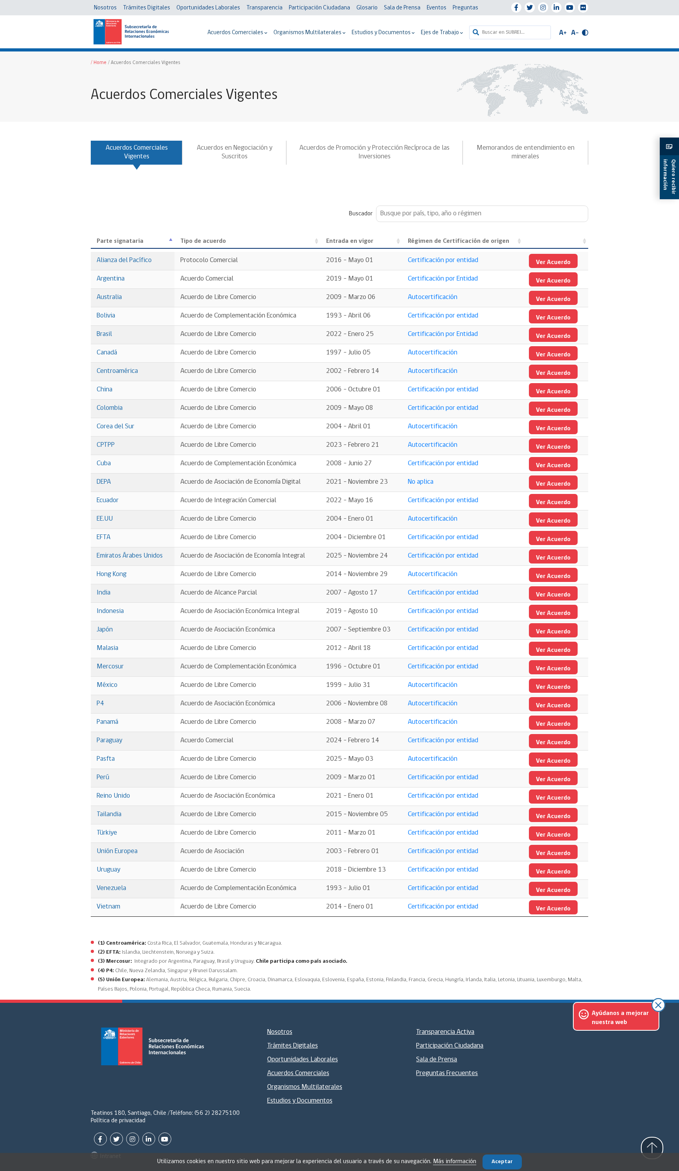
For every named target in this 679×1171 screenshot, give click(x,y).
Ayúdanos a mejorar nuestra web (620, 1017)
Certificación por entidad (443, 260)
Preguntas (465, 8)
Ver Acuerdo (553, 262)
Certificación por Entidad (443, 279)
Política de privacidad (118, 1121)
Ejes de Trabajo (440, 33)
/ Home (98, 62)
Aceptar (502, 1162)
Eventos (436, 8)
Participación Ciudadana (319, 8)
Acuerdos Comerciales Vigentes (137, 152)
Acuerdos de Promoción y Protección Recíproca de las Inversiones (374, 152)
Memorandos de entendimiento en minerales (525, 152)
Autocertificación (432, 297)
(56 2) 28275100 (217, 1113)
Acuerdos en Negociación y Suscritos (234, 152)
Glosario (367, 8)
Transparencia (264, 8)
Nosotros (105, 8)
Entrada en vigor (349, 241)
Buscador (361, 214)
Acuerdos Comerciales (235, 33)
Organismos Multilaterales (308, 33)
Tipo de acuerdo (203, 241)
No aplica (420, 482)
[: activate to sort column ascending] (555, 241)
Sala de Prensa (402, 8)
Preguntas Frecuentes (447, 1073)
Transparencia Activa (445, 1032)
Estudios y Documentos (382, 33)
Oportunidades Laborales (208, 8)
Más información (454, 1161)
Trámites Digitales (146, 8)
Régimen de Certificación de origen (458, 241)
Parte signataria (120, 241)
